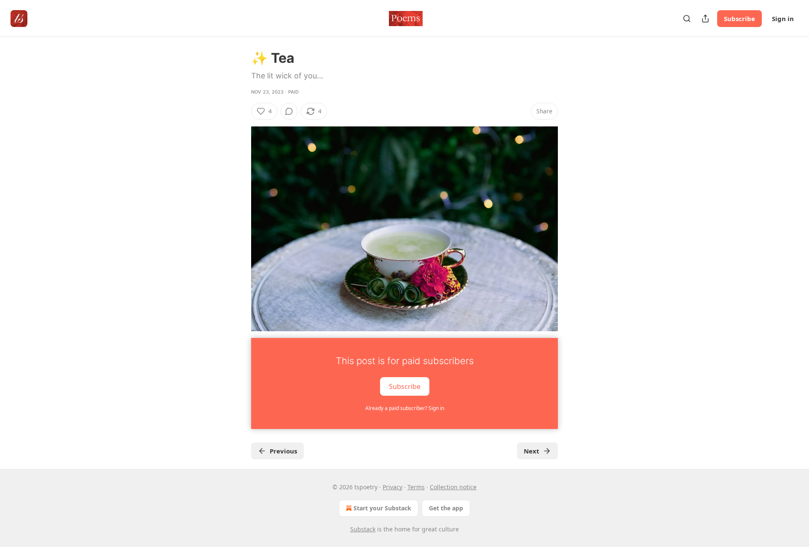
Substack (362, 529)
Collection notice (453, 487)
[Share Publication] (705, 18)
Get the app (446, 508)
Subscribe (739, 18)
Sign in (783, 18)
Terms (416, 487)
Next (531, 451)
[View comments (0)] (289, 111)
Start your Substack (382, 508)
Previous (283, 451)
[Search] (686, 18)
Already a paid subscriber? (404, 408)
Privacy (392, 487)
